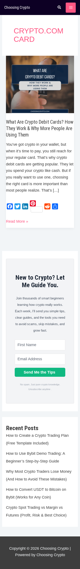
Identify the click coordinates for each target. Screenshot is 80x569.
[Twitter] (17, 206)
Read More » (17, 222)
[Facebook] (10, 206)
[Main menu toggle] (71, 8)
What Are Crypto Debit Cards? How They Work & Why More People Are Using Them (39, 128)
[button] (59, 8)
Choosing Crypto (17, 7)
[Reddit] (47, 206)
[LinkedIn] (25, 206)
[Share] (55, 206)
